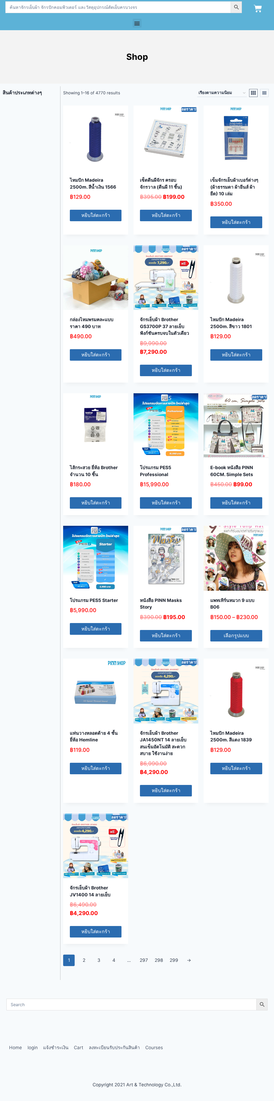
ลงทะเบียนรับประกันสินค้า (114, 1047)
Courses (154, 1047)
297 (144, 960)
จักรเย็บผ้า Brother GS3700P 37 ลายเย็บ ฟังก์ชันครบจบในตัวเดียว (164, 326)
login (33, 1047)
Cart (78, 1047)
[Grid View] (253, 93)
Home (15, 1047)
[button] (137, 23)
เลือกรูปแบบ (236, 635)
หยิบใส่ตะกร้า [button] (95, 215)
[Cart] (257, 8)
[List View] (264, 93)
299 (174, 960)
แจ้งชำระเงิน (55, 1047)
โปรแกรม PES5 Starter (94, 600)
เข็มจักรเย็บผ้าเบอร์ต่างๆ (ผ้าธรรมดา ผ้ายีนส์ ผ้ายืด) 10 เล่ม (234, 186)
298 (159, 960)
